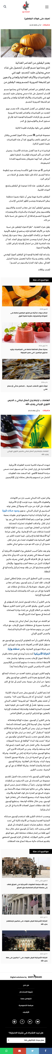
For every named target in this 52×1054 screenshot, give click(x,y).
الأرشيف (26, 1012)
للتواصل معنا (26, 998)
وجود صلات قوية (10, 511)
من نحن (26, 985)
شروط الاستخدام (26, 991)
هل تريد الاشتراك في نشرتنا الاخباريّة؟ (26, 1033)
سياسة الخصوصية (26, 1005)
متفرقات (46, 24)
